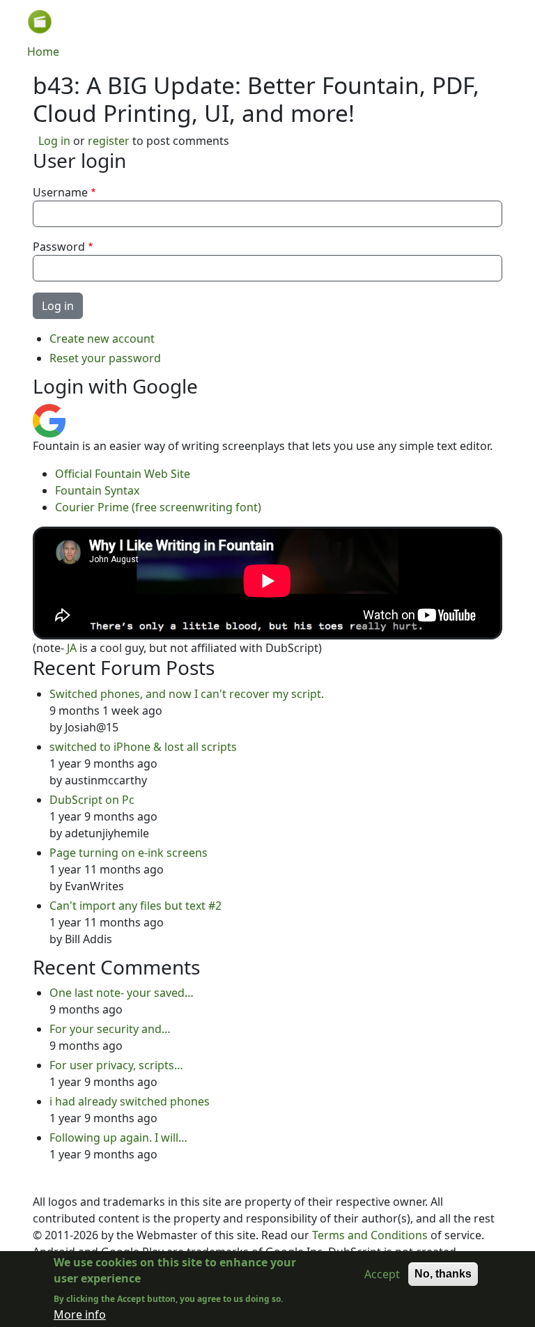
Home (43, 51)
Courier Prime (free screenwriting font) (158, 507)
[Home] (45, 21)
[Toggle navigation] (488, 22)
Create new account (102, 338)
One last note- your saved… (121, 992)
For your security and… (110, 1029)
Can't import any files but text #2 (135, 905)
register (109, 140)
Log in (54, 140)
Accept (382, 1274)
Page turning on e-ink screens (128, 852)
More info (80, 1314)
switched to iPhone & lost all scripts (143, 746)
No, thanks (443, 1274)
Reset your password (105, 358)
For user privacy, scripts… (116, 1065)
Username (60, 192)
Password (59, 246)
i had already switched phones (129, 1101)
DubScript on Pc (91, 799)
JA (72, 647)
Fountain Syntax (97, 490)
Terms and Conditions (370, 1235)
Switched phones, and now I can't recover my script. (186, 693)
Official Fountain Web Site (122, 473)
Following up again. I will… (118, 1137)
